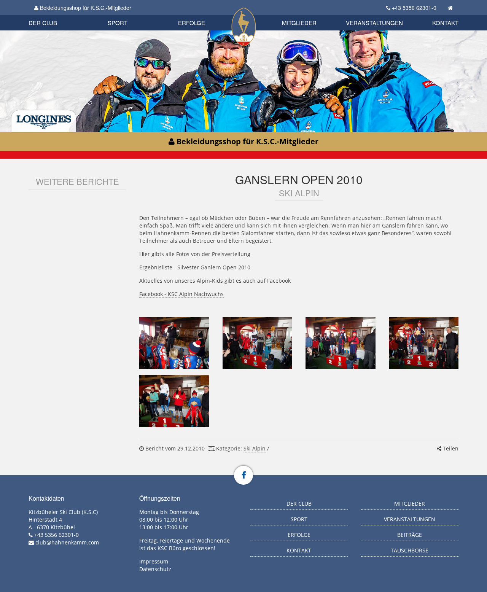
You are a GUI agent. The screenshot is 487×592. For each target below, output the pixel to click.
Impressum (153, 561)
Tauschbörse (409, 550)
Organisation (50, 15)
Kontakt (445, 23)
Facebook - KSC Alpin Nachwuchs (181, 294)
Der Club (43, 23)
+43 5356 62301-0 (414, 7)
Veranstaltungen (374, 23)
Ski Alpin (255, 448)
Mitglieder (299, 23)
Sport (117, 23)
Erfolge (191, 23)
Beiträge (409, 534)
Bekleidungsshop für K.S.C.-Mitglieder (84, 7)
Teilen (449, 448)
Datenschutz (155, 569)
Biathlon (55, 14)
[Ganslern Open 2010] (174, 343)
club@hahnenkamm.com (67, 542)
